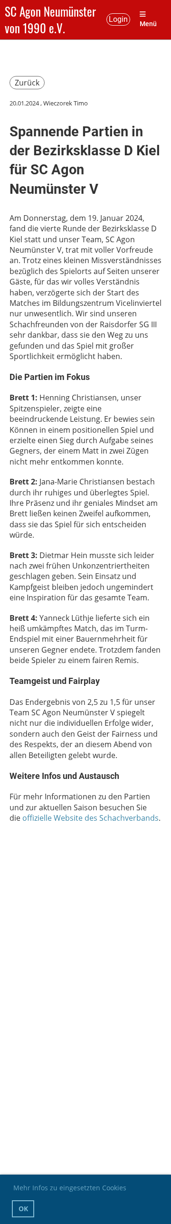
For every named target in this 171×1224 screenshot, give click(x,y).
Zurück (27, 82)
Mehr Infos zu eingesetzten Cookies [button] (69, 1187)
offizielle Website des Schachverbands (90, 818)
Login (118, 19)
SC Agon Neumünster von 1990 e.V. (50, 20)
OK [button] (23, 1208)
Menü (148, 24)
